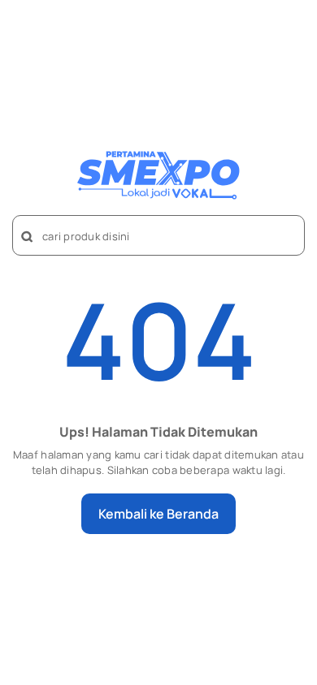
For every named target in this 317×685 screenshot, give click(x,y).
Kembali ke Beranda (158, 514)
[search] (27, 236)
